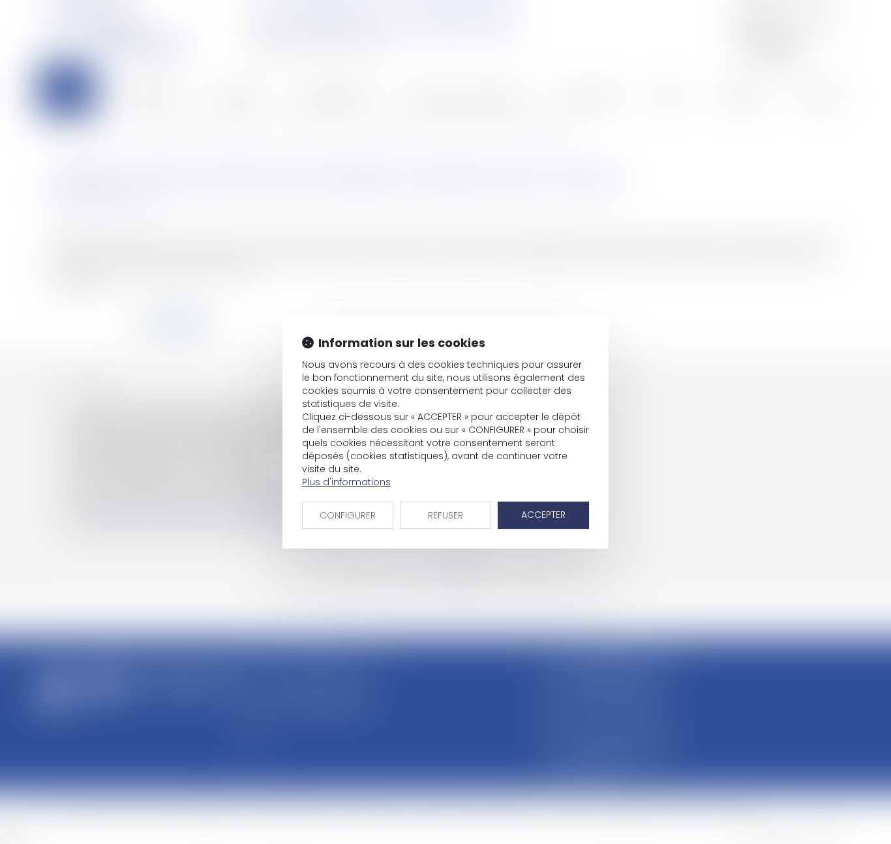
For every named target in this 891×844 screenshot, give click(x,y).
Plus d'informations (346, 482)
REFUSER (445, 515)
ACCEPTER (543, 514)
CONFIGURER (348, 515)
